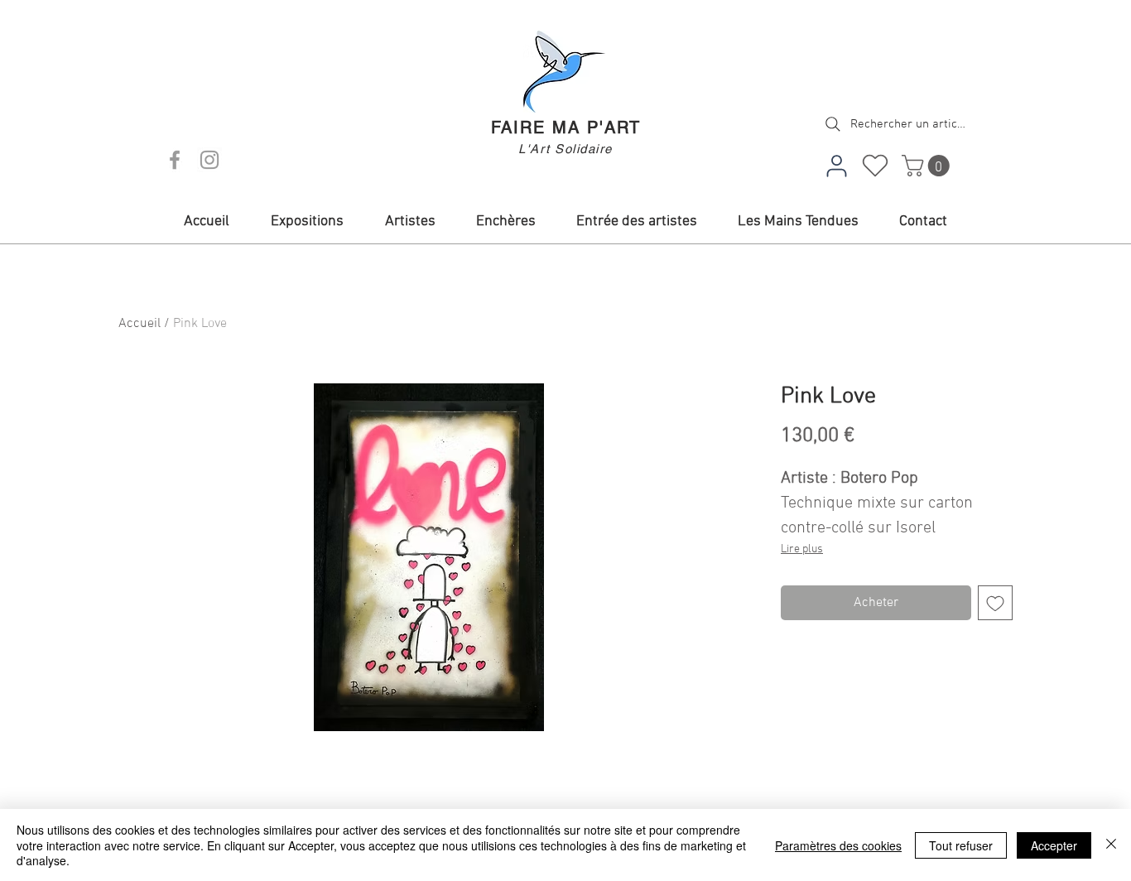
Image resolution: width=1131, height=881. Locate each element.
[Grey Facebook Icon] (174, 159)
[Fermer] (1111, 845)
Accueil (139, 323)
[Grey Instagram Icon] (209, 159)
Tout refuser (961, 845)
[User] (836, 165)
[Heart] (875, 165)
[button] (928, 165)
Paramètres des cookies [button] (838, 845)
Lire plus (802, 549)
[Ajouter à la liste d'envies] (995, 602)
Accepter (1054, 845)
